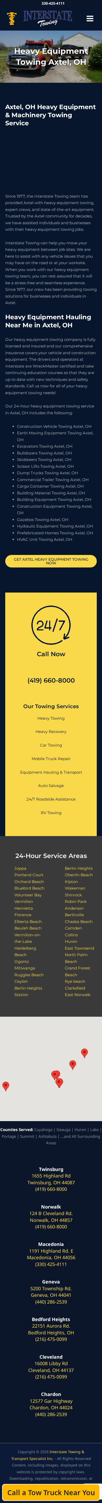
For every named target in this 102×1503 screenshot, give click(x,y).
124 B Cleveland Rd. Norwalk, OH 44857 (51, 1216)
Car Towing (51, 745)
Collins (71, 934)
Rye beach (75, 981)
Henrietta (23, 908)
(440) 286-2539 (51, 1302)
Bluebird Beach (29, 888)
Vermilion (23, 901)
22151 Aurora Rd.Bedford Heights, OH (51, 1329)
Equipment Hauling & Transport (51, 772)
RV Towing (51, 812)
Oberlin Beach (79, 874)
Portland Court (28, 874)
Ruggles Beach (29, 974)
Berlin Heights (79, 868)
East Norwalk (77, 994)
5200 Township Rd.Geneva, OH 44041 (51, 1291)
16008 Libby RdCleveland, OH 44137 (51, 1366)
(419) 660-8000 (51, 680)
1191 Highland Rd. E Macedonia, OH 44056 (51, 1254)
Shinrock (73, 894)
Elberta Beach (28, 921)
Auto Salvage (51, 785)
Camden (73, 928)
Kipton (71, 881)
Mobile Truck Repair (51, 758)
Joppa (20, 868)
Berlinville (74, 914)
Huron (71, 941)
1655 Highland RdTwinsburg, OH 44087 (51, 1179)
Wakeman (75, 888)
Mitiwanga (24, 968)
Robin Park (76, 901)
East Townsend (79, 948)
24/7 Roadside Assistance (51, 799)
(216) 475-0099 (51, 1339)
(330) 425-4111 (51, 1264)
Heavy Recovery (51, 731)
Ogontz (21, 961)
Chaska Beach (79, 921)
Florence (22, 914)
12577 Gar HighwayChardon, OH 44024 (51, 1404)
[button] (5, 1086)
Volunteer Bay (28, 894)
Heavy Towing (51, 718)
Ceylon (21, 981)
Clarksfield (75, 988)
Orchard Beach (29, 881)
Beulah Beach (28, 928)
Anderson (74, 908)
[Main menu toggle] (90, 19)
